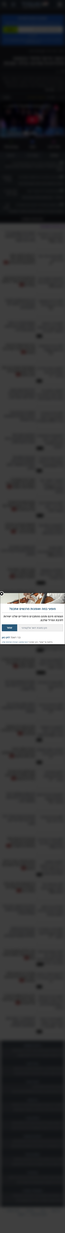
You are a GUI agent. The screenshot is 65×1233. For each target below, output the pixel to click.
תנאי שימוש (23, 642)
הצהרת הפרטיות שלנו (10, 642)
